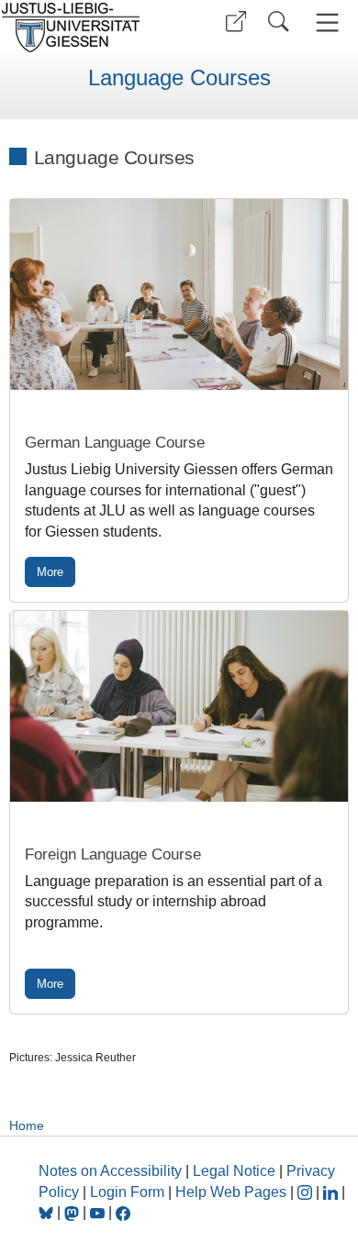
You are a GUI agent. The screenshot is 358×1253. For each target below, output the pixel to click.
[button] (236, 21)
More (50, 572)
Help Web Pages (230, 1192)
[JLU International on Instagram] (306, 1192)
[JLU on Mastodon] (73, 1212)
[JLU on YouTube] (99, 1212)
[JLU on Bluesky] (48, 1212)
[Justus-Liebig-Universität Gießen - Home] (87, 27)
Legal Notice (234, 1171)
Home (26, 1125)
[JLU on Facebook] (123, 1212)
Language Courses (179, 78)
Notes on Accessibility (112, 1171)
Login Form (127, 1192)
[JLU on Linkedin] (332, 1192)
